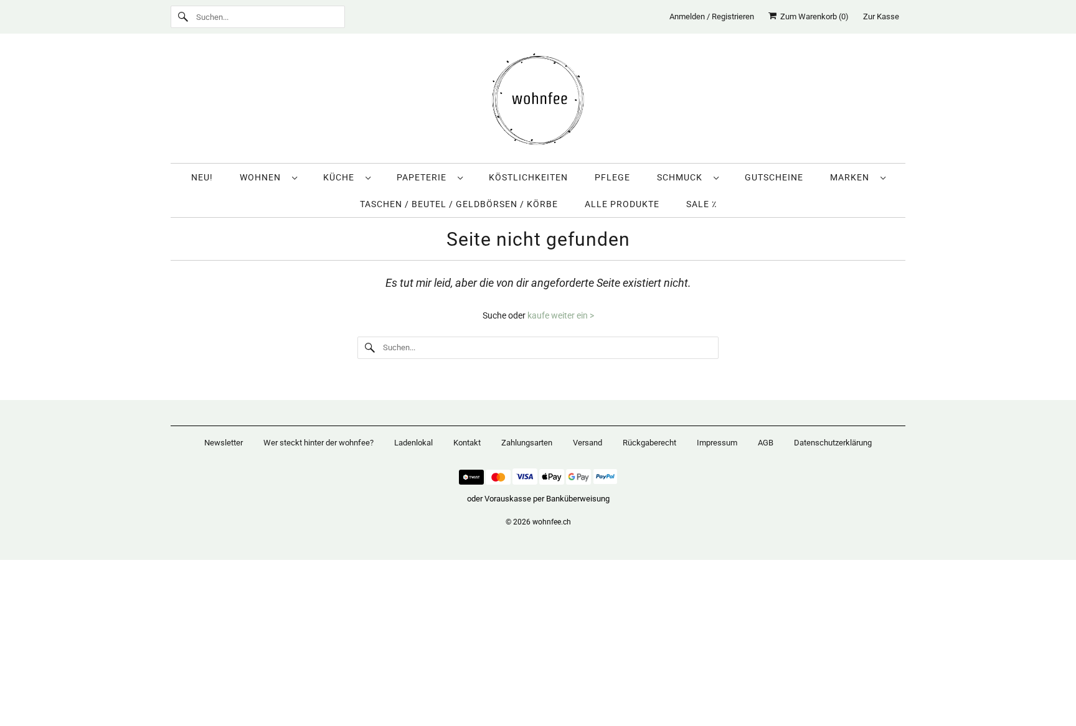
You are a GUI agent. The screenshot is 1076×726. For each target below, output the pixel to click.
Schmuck (682, 177)
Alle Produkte (622, 204)
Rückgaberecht (649, 442)
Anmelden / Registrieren (711, 16)
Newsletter (223, 442)
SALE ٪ (701, 204)
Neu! (202, 177)
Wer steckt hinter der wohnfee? (318, 442)
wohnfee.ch (551, 522)
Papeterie (424, 177)
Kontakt (467, 442)
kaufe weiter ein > (560, 315)
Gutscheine (774, 177)
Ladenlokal (413, 442)
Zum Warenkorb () (812, 16)
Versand (587, 442)
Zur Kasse (881, 16)
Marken (852, 177)
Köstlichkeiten (528, 177)
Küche (341, 177)
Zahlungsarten (526, 442)
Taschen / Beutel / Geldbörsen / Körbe (459, 204)
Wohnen (263, 177)
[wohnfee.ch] (538, 101)
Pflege (612, 177)
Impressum (717, 442)
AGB (765, 442)
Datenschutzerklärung (833, 442)
